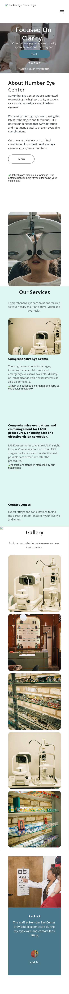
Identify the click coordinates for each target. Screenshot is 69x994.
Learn (21, 159)
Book (34, 54)
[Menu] (62, 11)
